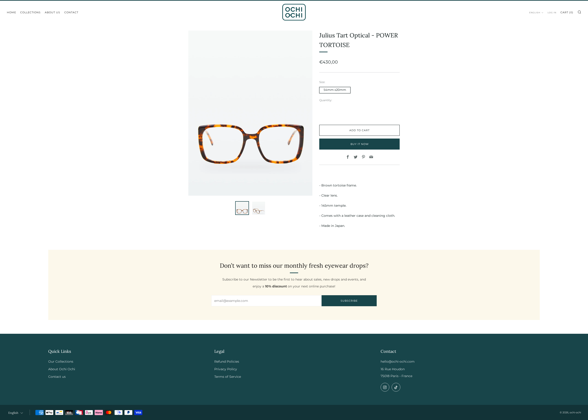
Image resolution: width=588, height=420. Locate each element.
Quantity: (325, 100)
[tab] (242, 208)
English (534, 12)
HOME (11, 12)
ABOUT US (52, 12)
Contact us (57, 377)
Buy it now (360, 144)
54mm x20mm (335, 90)
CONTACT (71, 12)
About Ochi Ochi (61, 369)
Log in (552, 12)
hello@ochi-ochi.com (398, 361)
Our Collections (60, 361)
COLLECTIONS (30, 12)
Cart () (566, 12)
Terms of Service (227, 377)
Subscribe (349, 300)
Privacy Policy (225, 369)
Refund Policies (226, 361)
